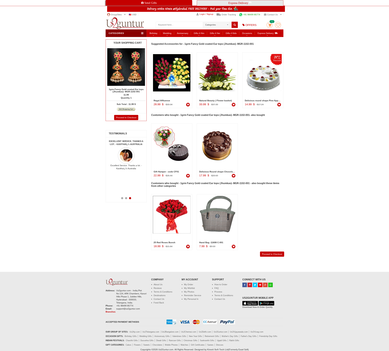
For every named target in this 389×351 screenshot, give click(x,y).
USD (134, 14)
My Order (188, 284)
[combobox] (217, 24)
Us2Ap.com (134, 332)
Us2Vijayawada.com (239, 332)
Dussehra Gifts (147, 340)
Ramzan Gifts (175, 340)
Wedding (167, 33)
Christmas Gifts (190, 340)
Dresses (219, 345)
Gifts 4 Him (199, 33)
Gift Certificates (198, 345)
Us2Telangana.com (151, 332)
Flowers (137, 345)
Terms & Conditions (163, 292)
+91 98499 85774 (251, 14)
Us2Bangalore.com (170, 332)
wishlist (278, 25)
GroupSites (116, 14)
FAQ (216, 288)
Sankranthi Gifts (207, 340)
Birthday (153, 33)
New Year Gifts (195, 336)
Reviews (158, 288)
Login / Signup (206, 14)
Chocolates (157, 345)
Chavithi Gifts (132, 340)
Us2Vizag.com (256, 332)
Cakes (128, 345)
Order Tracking (229, 14)
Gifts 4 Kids (231, 33)
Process (218, 292)
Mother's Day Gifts (230, 336)
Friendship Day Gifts (268, 336)
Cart (270, 25)
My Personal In (191, 299)
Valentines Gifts (179, 336)
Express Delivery (266, 33)
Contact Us (159, 299)
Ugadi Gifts (222, 340)
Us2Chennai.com (188, 332)
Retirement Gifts (212, 336)
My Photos (189, 292)
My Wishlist (189, 288)
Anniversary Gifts (162, 336)
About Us (158, 284)
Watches (184, 345)
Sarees (210, 345)
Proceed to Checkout (126, 117)
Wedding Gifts (145, 336)
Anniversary (182, 33)
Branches (110, 312)
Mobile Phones (171, 345)
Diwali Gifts (161, 340)
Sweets (146, 345)
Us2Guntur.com (220, 332)
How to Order (220, 284)
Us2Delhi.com (205, 332)
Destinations (159, 295)
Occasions (247, 33)
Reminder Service (192, 295)
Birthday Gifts (131, 336)
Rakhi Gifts (234, 340)
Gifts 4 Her (215, 33)
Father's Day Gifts (249, 336)
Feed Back (159, 302)
